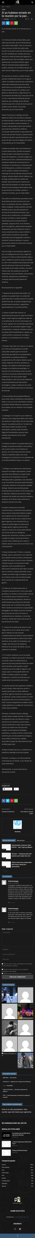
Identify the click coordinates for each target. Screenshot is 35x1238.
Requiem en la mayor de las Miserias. (21, 1081)
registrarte (27, 1112)
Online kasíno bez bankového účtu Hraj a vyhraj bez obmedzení (22, 864)
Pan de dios (13, 1077)
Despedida (10, 1085)
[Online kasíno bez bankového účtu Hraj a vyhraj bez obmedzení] (6, 864)
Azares (8, 6)
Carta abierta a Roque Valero (26, 812)
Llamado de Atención (8, 811)
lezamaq (6, 19)
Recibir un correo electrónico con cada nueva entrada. (18, 973)
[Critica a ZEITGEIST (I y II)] (9, 1054)
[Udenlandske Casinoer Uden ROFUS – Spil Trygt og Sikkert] (6, 847)
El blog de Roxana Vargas (19, 1150)
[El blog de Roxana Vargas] (6, 1153)
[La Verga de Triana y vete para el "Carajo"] (25, 1061)
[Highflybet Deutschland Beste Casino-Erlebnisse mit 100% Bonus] (9, 1044)
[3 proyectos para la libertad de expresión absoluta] (6, 1135)
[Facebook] (15, 1229)
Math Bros (5, 1077)
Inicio (3, 6)
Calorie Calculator (8, 1089)
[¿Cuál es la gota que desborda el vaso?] (6, 1144)
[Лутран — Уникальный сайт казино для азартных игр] (6, 856)
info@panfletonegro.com (21, 1217)
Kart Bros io (6, 1081)
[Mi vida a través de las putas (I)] (25, 1028)
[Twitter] (20, 1229)
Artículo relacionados (9, 840)
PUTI (4, 1095)
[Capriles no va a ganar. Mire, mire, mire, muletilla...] (9, 1028)
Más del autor (21, 840)
